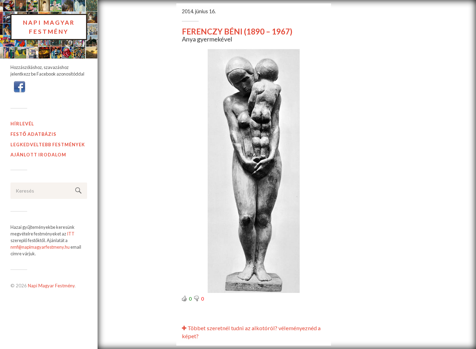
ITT (71, 233)
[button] (19, 86)
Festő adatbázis (33, 134)
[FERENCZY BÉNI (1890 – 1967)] (253, 171)
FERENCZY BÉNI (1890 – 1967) (237, 31)
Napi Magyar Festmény (49, 27)
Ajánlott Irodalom (38, 154)
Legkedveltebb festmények (47, 144)
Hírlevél (22, 123)
